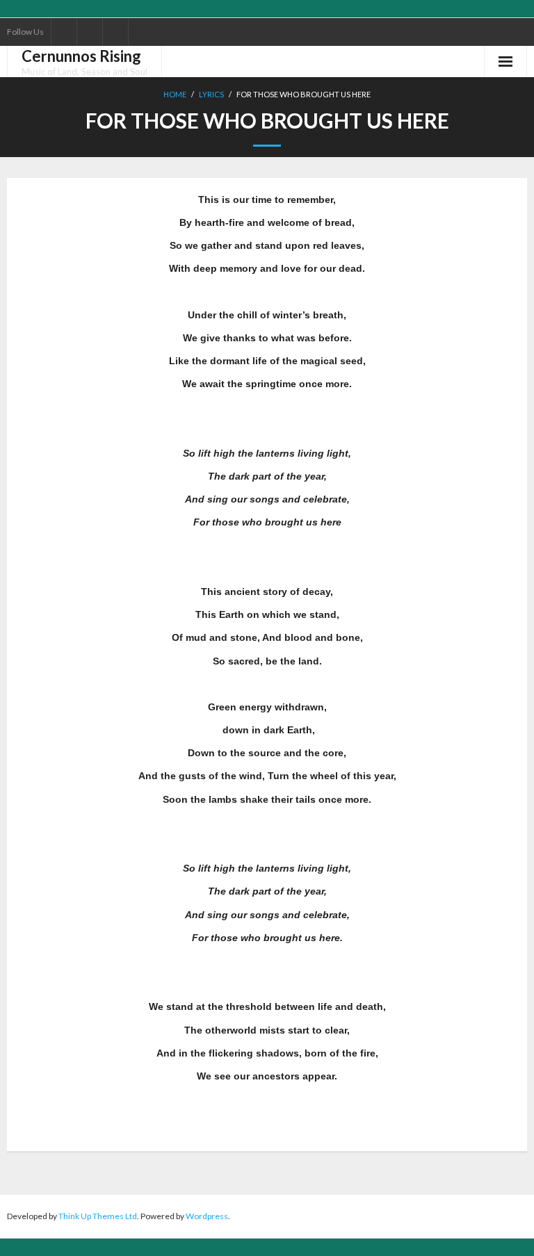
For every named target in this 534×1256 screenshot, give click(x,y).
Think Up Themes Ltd (97, 1216)
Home (174, 94)
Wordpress (207, 1216)
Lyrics (211, 94)
